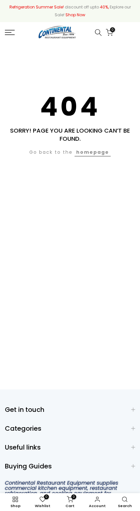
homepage (92, 152)
